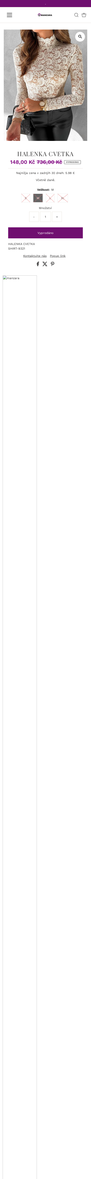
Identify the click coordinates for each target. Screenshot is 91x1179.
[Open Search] (76, 15)
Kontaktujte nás (35, 256)
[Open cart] (84, 15)
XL (62, 198)
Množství (45, 208)
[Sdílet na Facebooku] (38, 265)
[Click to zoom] (80, 37)
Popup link (58, 256)
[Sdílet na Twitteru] (45, 265)
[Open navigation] (13, 15)
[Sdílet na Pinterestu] (52, 265)
